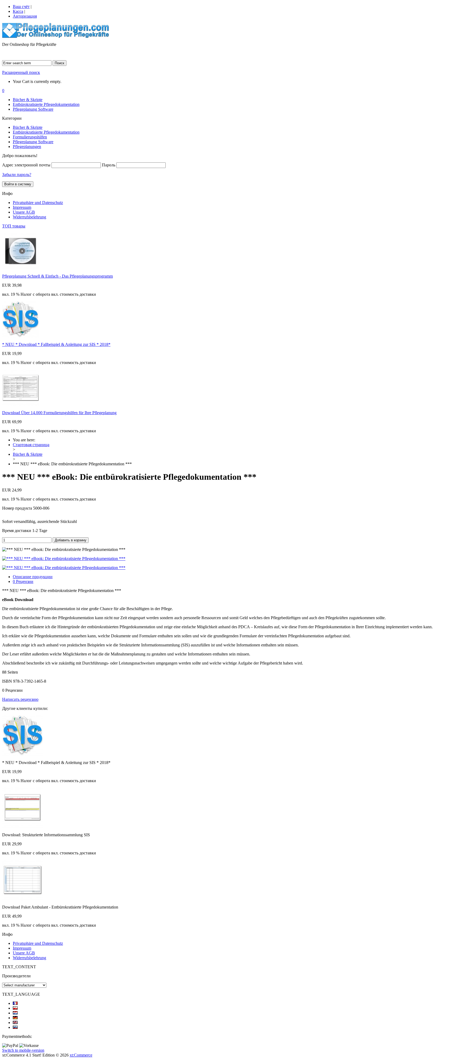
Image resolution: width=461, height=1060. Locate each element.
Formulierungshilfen (30, 137)
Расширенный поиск (21, 72)
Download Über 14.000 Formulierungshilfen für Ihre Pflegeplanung (59, 412)
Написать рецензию (20, 699)
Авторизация (25, 16)
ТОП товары (13, 226)
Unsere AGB (24, 212)
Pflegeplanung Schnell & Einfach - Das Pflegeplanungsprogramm (57, 276)
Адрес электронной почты (26, 165)
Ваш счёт (21, 6)
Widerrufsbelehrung (29, 217)
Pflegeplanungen (27, 146)
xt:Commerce (81, 1055)
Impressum (22, 207)
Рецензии (23, 581)
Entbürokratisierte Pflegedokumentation (46, 104)
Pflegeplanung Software (33, 109)
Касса (18, 11)
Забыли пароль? (16, 174)
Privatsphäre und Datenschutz (38, 202)
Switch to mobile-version (23, 1050)
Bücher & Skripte (27, 99)
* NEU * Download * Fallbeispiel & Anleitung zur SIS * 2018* (56, 344)
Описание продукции (33, 576)
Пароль (108, 165)
